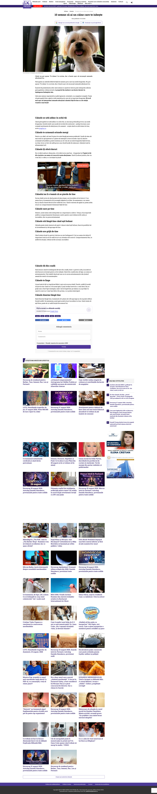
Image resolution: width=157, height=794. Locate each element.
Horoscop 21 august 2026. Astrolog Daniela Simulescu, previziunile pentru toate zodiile (35, 768)
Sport (65, 3)
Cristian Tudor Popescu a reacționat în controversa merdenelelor (32, 624)
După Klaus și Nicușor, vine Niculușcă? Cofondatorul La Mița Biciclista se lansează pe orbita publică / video (63, 542)
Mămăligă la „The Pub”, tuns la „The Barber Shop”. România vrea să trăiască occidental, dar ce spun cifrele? (36, 542)
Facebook (43, 320)
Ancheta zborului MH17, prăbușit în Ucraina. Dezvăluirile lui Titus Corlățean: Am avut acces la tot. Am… (71, 6)
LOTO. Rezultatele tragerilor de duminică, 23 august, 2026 (35, 651)
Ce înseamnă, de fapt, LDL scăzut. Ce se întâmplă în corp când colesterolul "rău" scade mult (36, 597)
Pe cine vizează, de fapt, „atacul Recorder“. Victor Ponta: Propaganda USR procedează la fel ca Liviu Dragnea (122, 396)
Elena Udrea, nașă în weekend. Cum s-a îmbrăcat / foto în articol (91, 596)
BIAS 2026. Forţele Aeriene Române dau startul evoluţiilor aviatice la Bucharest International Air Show (62, 598)
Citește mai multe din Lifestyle (64, 777)
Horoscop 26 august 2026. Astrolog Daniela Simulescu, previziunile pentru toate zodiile (35, 490)
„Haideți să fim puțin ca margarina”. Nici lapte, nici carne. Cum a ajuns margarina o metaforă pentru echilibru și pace (91, 625)
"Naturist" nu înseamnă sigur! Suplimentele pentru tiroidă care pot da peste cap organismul (35, 711)
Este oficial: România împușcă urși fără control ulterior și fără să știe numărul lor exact (91, 541)
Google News (54, 311)
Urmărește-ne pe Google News (93, 22)
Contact (90, 784)
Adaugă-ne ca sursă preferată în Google (68, 22)
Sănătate (113, 1)
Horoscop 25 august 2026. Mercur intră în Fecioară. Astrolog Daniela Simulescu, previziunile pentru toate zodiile (92, 491)
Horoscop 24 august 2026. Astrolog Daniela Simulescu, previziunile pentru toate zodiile (91, 569)
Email (86, 320)
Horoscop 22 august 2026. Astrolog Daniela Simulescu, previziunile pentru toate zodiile (63, 711)
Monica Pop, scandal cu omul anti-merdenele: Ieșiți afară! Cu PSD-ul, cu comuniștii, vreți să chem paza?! (35, 680)
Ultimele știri (36, 1)
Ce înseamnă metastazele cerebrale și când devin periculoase (32, 461)
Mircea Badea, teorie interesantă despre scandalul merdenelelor (35, 568)
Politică (44, 1)
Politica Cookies (67, 784)
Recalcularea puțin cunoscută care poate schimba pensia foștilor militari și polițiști (90, 652)
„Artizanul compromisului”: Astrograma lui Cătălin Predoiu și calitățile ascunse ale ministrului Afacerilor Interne (63, 383)
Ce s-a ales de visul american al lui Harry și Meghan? (91, 740)
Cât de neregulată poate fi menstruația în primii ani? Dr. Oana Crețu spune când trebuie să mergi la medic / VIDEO (64, 742)
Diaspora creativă (80, 1)
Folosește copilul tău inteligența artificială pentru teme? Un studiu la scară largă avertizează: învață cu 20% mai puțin (64, 491)
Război (51, 1)
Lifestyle (72, 11)
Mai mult (88, 3)
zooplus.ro (42, 128)
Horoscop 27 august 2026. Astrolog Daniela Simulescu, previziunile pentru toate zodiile (63, 409)
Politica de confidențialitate (52, 784)
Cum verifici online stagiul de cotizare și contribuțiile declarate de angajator (91, 382)
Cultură (120, 1)
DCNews (27, 4)
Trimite (64, 347)
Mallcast (80, 3)
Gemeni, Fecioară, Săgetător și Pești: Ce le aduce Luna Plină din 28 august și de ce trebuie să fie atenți (63, 462)
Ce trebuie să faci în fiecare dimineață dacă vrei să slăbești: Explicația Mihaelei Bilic (35, 741)
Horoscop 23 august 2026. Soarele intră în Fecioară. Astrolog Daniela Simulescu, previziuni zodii (64, 653)
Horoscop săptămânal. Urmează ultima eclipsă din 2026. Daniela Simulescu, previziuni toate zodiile (63, 570)
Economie (70, 1)
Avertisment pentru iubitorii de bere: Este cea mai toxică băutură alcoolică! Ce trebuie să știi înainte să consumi (91, 410)
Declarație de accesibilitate (102, 784)
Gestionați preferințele (80, 784)
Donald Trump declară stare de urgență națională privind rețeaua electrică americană (122, 424)
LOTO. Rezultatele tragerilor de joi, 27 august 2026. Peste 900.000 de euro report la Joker (35, 409)
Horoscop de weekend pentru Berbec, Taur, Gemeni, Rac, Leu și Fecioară (35, 382)
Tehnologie (72, 3)
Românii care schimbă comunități (98, 1)
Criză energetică (60, 1)
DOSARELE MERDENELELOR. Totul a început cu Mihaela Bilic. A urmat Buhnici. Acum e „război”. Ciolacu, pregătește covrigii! (91, 681)
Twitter (65, 320)
